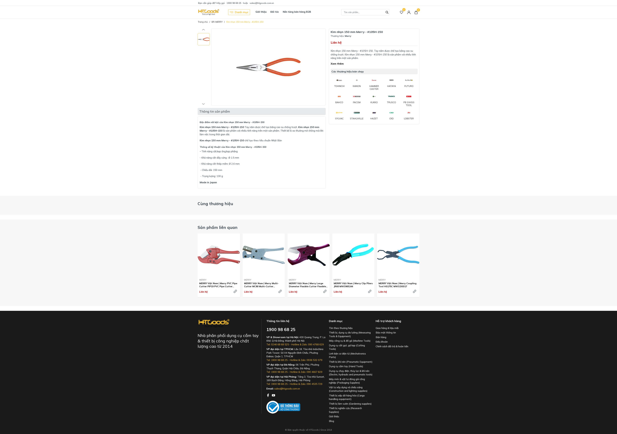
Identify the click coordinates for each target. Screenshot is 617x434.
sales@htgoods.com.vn (262, 3)
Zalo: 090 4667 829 (311, 371)
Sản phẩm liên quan (217, 227)
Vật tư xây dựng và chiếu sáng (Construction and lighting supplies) (348, 389)
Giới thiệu (261, 11)
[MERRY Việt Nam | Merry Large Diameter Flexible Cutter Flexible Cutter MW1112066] (308, 255)
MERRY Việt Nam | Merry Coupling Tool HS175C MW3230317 (397, 285)
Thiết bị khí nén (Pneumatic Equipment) (350, 361)
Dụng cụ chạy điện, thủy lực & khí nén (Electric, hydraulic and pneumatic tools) (350, 372)
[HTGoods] (208, 12)
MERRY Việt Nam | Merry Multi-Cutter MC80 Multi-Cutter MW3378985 (261, 285)
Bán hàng (381, 337)
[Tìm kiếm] (387, 11)
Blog (331, 421)
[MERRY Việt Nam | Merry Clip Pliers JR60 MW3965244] (353, 255)
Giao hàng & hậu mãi (387, 328)
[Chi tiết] (235, 291)
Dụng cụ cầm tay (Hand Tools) (346, 366)
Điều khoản (382, 341)
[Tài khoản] (409, 12)
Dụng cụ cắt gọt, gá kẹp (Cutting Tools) (347, 347)
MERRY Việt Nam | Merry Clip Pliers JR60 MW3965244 (353, 285)
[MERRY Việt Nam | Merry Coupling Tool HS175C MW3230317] (398, 255)
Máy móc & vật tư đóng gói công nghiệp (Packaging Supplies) (347, 381)
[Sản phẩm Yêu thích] (401, 12)
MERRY (202, 280)
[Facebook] (268, 395)
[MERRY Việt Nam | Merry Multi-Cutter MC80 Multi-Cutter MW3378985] (263, 255)
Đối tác (274, 11)
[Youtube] (273, 395)
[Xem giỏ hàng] (416, 12)
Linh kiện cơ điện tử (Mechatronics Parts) (347, 355)
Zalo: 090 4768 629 (313, 344)
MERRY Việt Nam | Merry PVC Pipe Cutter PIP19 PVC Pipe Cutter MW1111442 (218, 285)
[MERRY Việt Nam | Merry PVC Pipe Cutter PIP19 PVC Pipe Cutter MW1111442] (219, 255)
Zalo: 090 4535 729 (311, 383)
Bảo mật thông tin (386, 332)
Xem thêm (337, 63)
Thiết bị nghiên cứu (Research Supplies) (345, 410)
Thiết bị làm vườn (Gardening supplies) (350, 403)
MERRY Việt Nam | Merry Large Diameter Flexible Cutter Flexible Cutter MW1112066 (307, 285)
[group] (268, 67)
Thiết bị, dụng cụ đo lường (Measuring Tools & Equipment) (350, 334)
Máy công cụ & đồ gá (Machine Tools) (350, 340)
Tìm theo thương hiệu (341, 328)
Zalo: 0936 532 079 (311, 360)
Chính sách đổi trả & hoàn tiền (392, 346)
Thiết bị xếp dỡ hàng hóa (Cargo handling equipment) (347, 397)
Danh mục (241, 12)
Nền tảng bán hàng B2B (297, 11)
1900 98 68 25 (234, 3)
